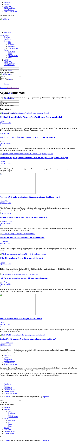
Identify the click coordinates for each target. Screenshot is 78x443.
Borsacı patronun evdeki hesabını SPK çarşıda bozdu (22, 238)
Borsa (10, 70)
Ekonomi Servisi (6, 221)
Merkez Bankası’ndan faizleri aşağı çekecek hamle (21, 319)
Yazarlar (6, 4)
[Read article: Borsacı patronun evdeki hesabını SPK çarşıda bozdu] (39, 234)
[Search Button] (20, 76)
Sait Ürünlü (4, 282)
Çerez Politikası (9, 10)
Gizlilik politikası (9, 8)
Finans (6, 50)
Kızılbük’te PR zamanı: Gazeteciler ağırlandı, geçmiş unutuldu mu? (28, 339)
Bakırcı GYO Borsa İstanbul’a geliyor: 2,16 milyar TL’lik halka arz (28, 137)
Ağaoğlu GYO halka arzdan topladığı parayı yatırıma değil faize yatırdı (30, 197)
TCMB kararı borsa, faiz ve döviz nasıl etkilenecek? (21, 258)
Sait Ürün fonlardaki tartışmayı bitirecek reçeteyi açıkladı (24, 278)
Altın (9, 43)
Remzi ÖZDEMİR (7, 343)
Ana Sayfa (7, 2)
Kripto (10, 57)
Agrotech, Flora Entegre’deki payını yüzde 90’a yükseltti (23, 217)
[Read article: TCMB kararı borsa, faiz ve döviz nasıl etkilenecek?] (39, 254)
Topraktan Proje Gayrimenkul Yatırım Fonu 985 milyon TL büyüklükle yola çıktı (34, 158)
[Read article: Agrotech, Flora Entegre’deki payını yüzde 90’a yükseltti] (39, 213)
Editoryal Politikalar (10, 12)
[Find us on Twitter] (1, 17)
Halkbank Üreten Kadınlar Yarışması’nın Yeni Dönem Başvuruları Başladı (31, 117)
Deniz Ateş (4, 201)
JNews (7, 397)
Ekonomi (7, 37)
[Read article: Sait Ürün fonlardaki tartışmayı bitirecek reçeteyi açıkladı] (39, 274)
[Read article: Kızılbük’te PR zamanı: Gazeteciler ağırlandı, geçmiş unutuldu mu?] (39, 335)
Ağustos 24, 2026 (5, 123)
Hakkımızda (8, 6)
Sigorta (10, 46)
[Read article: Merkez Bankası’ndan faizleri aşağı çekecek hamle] (39, 305)
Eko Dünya (12, 44)
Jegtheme (46, 397)
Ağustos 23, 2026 (5, 223)
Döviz (10, 74)
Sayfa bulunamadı (13, 88)
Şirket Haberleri (13, 56)
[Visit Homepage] (4, 19)
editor (3, 121)
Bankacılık (11, 52)
